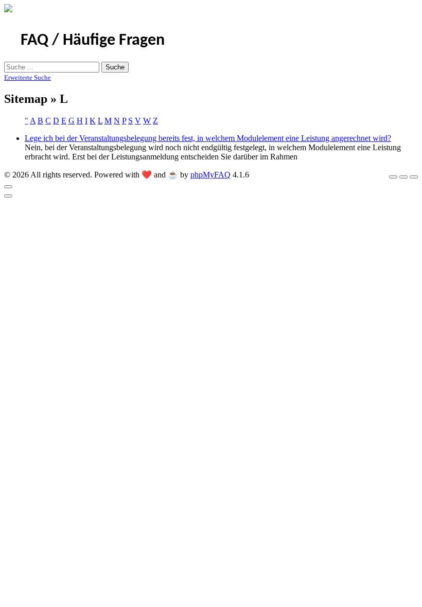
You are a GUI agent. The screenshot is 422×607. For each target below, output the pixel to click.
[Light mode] (393, 176)
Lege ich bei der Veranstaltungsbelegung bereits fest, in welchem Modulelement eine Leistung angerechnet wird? (208, 138)
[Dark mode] (403, 176)
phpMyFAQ (210, 174)
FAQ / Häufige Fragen (93, 40)
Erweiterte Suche (27, 77)
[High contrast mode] (414, 176)
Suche (115, 67)
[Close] (8, 186)
